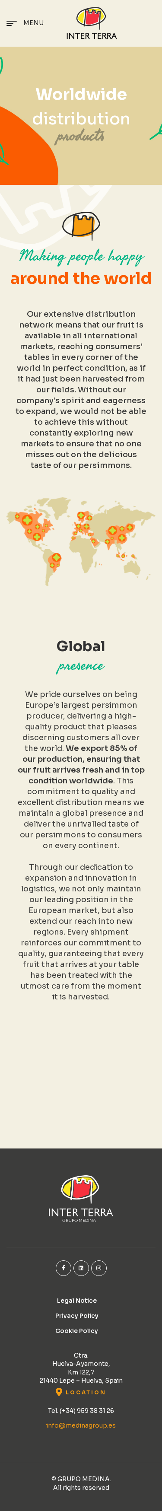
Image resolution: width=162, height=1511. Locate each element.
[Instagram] (99, 1268)
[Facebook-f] (63, 1268)
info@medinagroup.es (81, 1425)
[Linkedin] (81, 1268)
